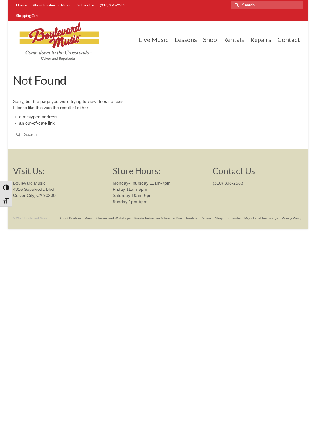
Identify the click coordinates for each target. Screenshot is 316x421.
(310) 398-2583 (228, 183)
